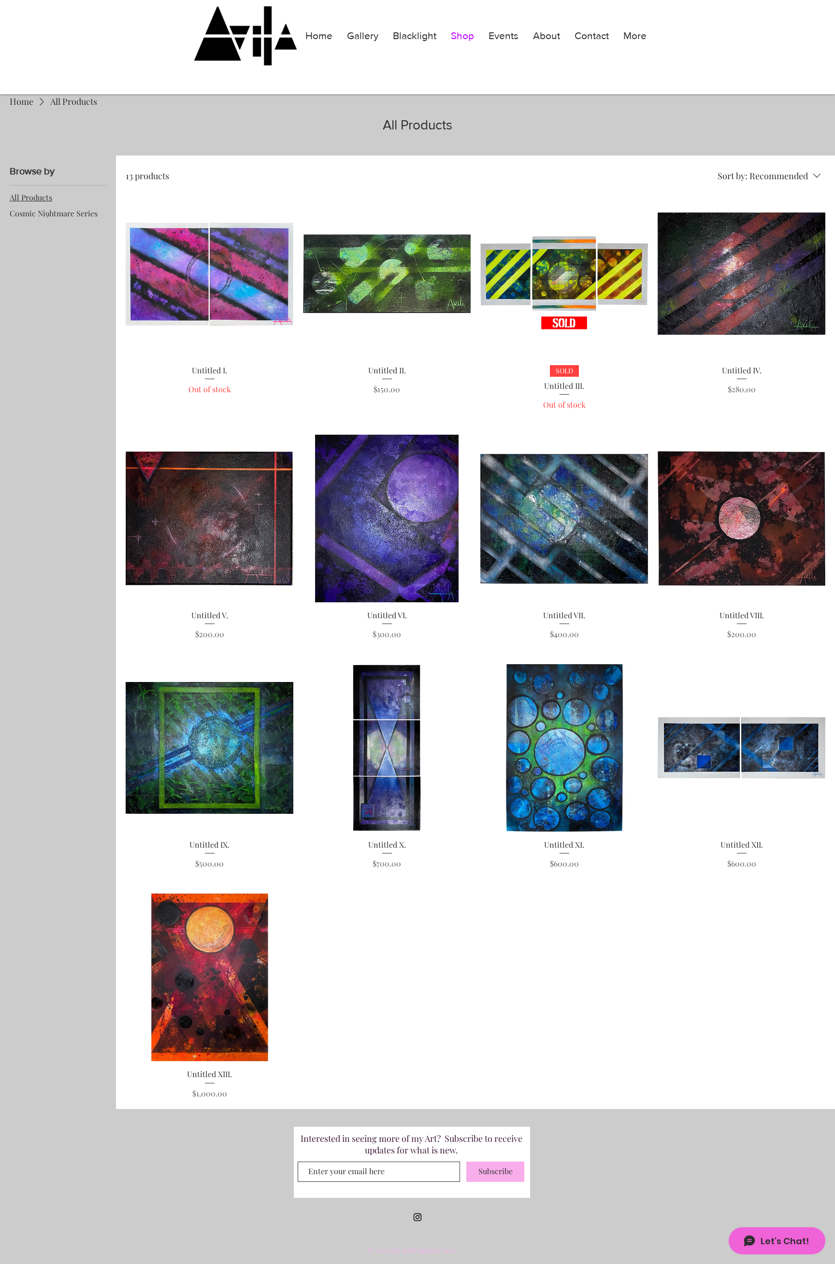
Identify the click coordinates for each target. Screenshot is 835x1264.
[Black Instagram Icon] (417, 1217)
